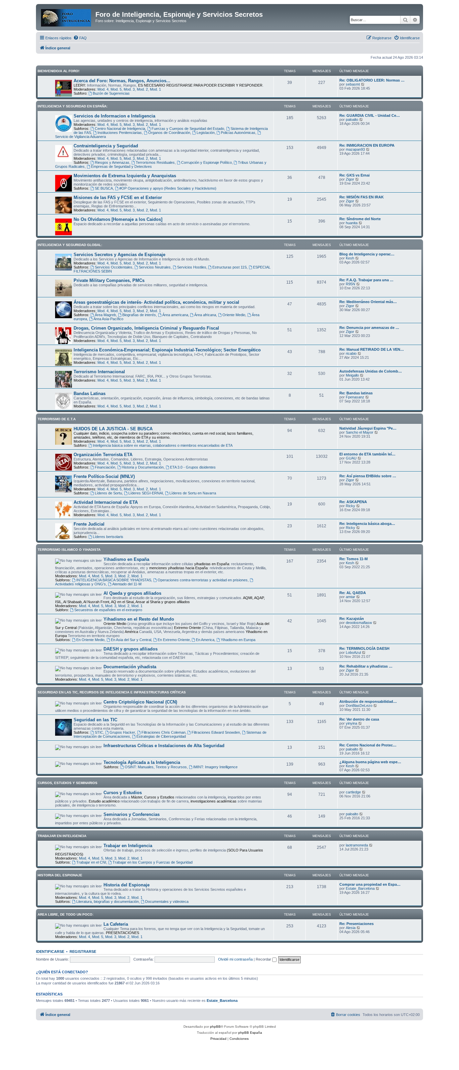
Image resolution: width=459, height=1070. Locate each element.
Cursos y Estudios (122, 792)
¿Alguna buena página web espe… (370, 762)
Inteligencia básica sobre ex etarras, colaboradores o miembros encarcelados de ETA (163, 445)
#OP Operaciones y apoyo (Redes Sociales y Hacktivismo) (167, 188)
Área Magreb (105, 315)
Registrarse (83, 952)
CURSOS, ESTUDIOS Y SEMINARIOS (67, 783)
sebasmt (353, 84)
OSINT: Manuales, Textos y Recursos (156, 767)
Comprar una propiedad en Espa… (370, 884)
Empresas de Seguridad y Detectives (121, 166)
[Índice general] (66, 16)
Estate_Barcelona (360, 888)
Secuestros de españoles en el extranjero (108, 610)
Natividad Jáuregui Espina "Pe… (368, 428)
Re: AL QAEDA (352, 593)
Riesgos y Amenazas (112, 162)
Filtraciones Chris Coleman (163, 732)
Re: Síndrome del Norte (360, 219)
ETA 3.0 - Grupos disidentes (193, 467)
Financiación (105, 467)
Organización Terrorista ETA (103, 454)
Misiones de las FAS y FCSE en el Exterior (118, 197)
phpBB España (250, 1032)
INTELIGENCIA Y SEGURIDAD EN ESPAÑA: (73, 106)
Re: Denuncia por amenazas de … (369, 328)
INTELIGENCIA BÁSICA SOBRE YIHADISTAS (113, 580)
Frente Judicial (89, 524)
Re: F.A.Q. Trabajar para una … (366, 280)
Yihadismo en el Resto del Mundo (138, 619)
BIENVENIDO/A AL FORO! (58, 71)
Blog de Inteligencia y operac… (366, 254)
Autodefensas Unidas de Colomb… (370, 371)
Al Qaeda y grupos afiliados (132, 593)
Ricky (350, 506)
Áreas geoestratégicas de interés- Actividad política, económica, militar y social (156, 302)
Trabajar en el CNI (91, 862)
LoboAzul (353, 652)
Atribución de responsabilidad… (368, 701)
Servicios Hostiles (191, 267)
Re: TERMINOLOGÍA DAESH (364, 648)
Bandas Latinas (90, 393)
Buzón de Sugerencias (111, 93)
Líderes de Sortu (108, 493)
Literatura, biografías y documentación (107, 901)
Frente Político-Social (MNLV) (104, 476)
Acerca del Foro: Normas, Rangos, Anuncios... (122, 80)
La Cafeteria (115, 924)
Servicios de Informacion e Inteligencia (114, 115)
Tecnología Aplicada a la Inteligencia (141, 762)
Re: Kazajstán (351, 619)
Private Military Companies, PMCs (109, 280)
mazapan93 (355, 149)
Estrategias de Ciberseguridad (161, 736)
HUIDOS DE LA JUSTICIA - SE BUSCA (113, 428)
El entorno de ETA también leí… (367, 454)
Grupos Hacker (122, 732)
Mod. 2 (142, 89)
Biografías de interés (139, 315)
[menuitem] (80, 38)
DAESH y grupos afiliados (130, 648)
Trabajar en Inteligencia (127, 845)
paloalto (352, 119)
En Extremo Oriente (174, 640)
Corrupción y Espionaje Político (206, 162)
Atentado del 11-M (126, 584)
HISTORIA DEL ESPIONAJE (60, 875)
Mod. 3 (129, 89)
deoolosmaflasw (359, 623)
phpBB (215, 1026)
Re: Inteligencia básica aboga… (367, 524)
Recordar (264, 959)
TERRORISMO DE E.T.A (57, 419)
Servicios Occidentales (113, 267)
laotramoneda (357, 845)
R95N (350, 284)
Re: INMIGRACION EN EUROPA (366, 145)
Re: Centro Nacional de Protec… (368, 745)
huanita (352, 223)
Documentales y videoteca (167, 901)
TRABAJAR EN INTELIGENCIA (62, 836)
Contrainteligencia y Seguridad (106, 145)
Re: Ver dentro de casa (359, 719)
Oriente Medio (233, 315)
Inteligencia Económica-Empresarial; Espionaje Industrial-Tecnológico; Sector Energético (167, 349)
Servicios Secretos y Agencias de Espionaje (119, 254)
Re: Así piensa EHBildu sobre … (367, 476)
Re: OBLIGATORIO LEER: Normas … (372, 80)
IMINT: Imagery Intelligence (215, 767)
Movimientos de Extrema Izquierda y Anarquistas (125, 175)
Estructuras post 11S (229, 267)
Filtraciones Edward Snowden (216, 732)
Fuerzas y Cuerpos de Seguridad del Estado (188, 129)
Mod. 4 (103, 89)
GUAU (351, 458)
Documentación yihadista (129, 666)
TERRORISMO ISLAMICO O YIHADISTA (69, 549)
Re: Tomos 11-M (353, 559)
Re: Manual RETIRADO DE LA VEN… (371, 349)
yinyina (351, 723)
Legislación (206, 133)
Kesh (350, 258)
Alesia (351, 928)
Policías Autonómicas (238, 133)
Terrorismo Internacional (99, 371)
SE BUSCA (104, 188)
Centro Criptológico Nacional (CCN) (140, 701)
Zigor (350, 179)
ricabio (351, 353)
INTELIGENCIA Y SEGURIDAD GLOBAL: (70, 245)
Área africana (205, 315)
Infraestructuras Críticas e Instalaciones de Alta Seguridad (163, 745)
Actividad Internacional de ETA (106, 502)
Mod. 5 (116, 89)
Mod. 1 (155, 89)
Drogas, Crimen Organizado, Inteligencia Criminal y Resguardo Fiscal (146, 328)
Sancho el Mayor (359, 432)
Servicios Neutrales (155, 267)
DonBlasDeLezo (359, 705)
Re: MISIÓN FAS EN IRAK (361, 197)
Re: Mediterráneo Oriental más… (368, 302)
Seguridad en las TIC (95, 719)
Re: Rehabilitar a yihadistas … (365, 666)
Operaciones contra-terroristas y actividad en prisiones (203, 580)
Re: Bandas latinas (356, 393)
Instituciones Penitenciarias (119, 133)
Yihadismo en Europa (238, 640)
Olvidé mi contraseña (235, 959)
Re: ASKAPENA (353, 502)
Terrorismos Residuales (155, 162)
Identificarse (50, 952)
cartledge (353, 792)
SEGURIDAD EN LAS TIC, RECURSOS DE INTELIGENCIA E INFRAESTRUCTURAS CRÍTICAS (112, 692)
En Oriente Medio (90, 640)
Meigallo (352, 375)
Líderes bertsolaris (108, 537)
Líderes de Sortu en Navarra (192, 493)
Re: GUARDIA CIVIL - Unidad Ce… (369, 115)
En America (205, 640)
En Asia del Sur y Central (131, 640)
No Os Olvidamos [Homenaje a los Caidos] (118, 219)
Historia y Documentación (143, 467)
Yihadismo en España (126, 559)
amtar (350, 597)
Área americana (175, 315)
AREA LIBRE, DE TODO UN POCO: (65, 914)
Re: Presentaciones (356, 924)
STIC (99, 732)
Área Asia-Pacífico (108, 319)
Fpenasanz (355, 397)
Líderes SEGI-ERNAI (145, 493)
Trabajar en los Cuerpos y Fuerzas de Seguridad (153, 862)
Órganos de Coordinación (169, 133)
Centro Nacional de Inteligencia (120, 129)
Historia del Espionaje (126, 884)
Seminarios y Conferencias (131, 814)
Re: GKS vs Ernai (354, 175)
